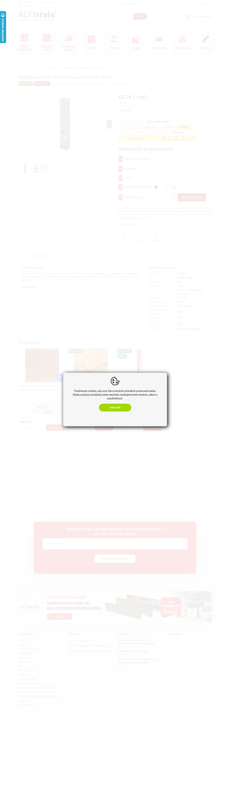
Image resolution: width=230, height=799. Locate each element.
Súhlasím (115, 407)
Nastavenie (115, 418)
